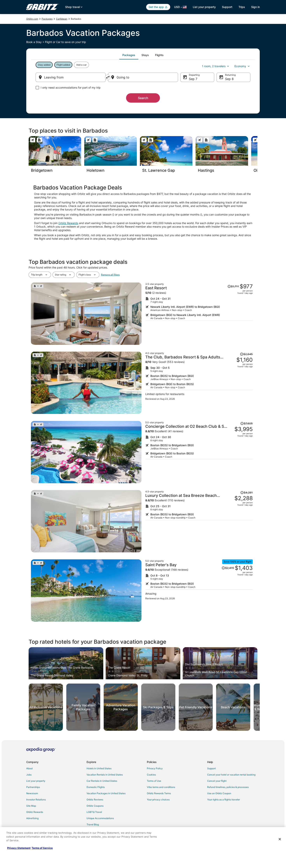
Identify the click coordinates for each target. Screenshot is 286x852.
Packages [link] (47, 18)
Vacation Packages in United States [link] (106, 793)
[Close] (279, 839)
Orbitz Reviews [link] (95, 799)
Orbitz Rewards (68, 223)
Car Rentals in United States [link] (102, 780)
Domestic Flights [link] (96, 787)
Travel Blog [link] (93, 824)
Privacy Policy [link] (155, 768)
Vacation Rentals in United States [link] (105, 774)
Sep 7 (193, 79)
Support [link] (211, 768)
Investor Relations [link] (36, 799)
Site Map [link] (31, 805)
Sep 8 (229, 79)
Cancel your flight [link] (216, 780)
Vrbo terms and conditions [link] (161, 787)
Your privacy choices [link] (158, 799)
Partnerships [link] (33, 787)
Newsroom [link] (32, 793)
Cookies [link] (151, 774)
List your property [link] (35, 780)
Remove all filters (110, 274)
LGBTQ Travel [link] (94, 812)
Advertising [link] (32, 818)
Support (227, 7)
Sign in (255, 7)
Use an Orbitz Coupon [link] (219, 793)
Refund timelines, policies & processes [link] (228, 787)
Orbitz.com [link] (32, 18)
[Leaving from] (71, 77)
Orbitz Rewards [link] (34, 812)
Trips (242, 7)
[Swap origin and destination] (108, 77)
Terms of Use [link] (154, 780)
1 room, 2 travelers (213, 66)
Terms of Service (42, 847)
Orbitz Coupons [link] (95, 805)
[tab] (128, 55)
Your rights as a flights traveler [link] (223, 799)
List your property (204, 7)
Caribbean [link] (61, 18)
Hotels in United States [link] (99, 768)
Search (143, 98)
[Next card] (257, 155)
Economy (240, 66)
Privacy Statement (19, 847)
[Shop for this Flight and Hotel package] (199, 314)
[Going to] (143, 77)
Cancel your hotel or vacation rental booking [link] (231, 774)
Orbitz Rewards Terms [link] (159, 793)
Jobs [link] (29, 774)
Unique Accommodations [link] (100, 818)
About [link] (29, 768)
